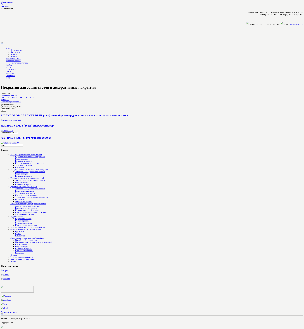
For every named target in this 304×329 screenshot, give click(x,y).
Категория (5, 100)
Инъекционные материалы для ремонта (31, 212)
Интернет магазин (13, 59)
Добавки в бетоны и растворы (22, 259)
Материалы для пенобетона (21, 257)
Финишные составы (23, 202)
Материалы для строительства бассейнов (27, 238)
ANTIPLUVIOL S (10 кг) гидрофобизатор (27, 125)
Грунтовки (19, 231)
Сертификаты (16, 50)
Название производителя (11, 102)
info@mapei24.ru (296, 24)
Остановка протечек (23, 223)
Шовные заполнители (24, 251)
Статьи (8, 71)
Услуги (8, 67)
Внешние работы (22, 221)
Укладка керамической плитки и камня (26, 155)
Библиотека (10, 76)
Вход (3, 4)
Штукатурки (20, 236)
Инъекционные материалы (26, 225)
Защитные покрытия (23, 165)
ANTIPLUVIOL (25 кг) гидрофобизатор (26, 137)
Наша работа (11, 69)
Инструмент (20, 167)
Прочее (13, 261)
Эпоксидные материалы (25, 193)
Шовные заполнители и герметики (29, 163)
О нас (8, 48)
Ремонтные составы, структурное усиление (28, 204)
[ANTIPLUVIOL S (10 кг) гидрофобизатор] (7, 131)
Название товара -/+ (9, 95)
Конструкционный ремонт (26, 208)
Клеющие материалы (23, 161)
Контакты (10, 74)
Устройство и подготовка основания (30, 172)
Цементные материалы (24, 191)
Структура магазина (9, 312)
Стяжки (13, 255)
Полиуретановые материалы (26, 195)
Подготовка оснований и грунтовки (30, 157)
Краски (18, 234)
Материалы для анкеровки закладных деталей (33, 242)
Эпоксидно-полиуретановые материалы (31, 197)
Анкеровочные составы (24, 214)
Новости (13, 54)
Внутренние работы (23, 219)
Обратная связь (7, 2)
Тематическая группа (19, 63)
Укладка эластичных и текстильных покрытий (29, 170)
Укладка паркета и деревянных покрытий (27, 178)
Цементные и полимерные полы (23, 187)
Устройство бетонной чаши (26, 240)
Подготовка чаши (22, 244)
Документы (15, 52)
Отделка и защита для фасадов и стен (25, 229)
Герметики (19, 199)
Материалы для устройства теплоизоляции (27, 227)
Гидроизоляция (21, 159)
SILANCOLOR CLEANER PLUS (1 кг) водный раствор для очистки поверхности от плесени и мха (64, 115)
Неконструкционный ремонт (27, 210)
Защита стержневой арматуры (27, 206)
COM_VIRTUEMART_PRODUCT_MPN (17, 97)
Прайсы (9, 65)
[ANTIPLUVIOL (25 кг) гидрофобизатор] (10, 143)
